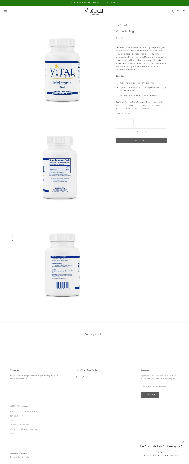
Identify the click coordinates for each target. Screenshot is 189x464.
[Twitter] (125, 113)
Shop (12, 433)
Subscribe (150, 395)
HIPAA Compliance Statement (24, 411)
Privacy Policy (16, 415)
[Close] (183, 442)
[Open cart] (184, 11)
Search (13, 420)
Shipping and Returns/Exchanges (25, 429)
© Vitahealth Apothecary (19, 453)
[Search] (178, 11)
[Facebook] (122, 113)
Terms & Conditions (19, 424)
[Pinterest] (129, 113)
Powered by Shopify (19, 457)
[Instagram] (83, 376)
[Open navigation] (5, 11)
